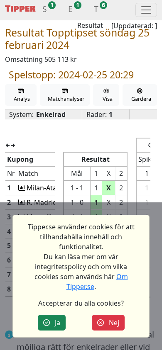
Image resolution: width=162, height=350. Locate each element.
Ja (55, 322)
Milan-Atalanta (48, 187)
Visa (106, 98)
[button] (44, 10)
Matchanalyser (64, 98)
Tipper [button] (20, 8)
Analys (20, 98)
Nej (111, 322)
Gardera (140, 98)
